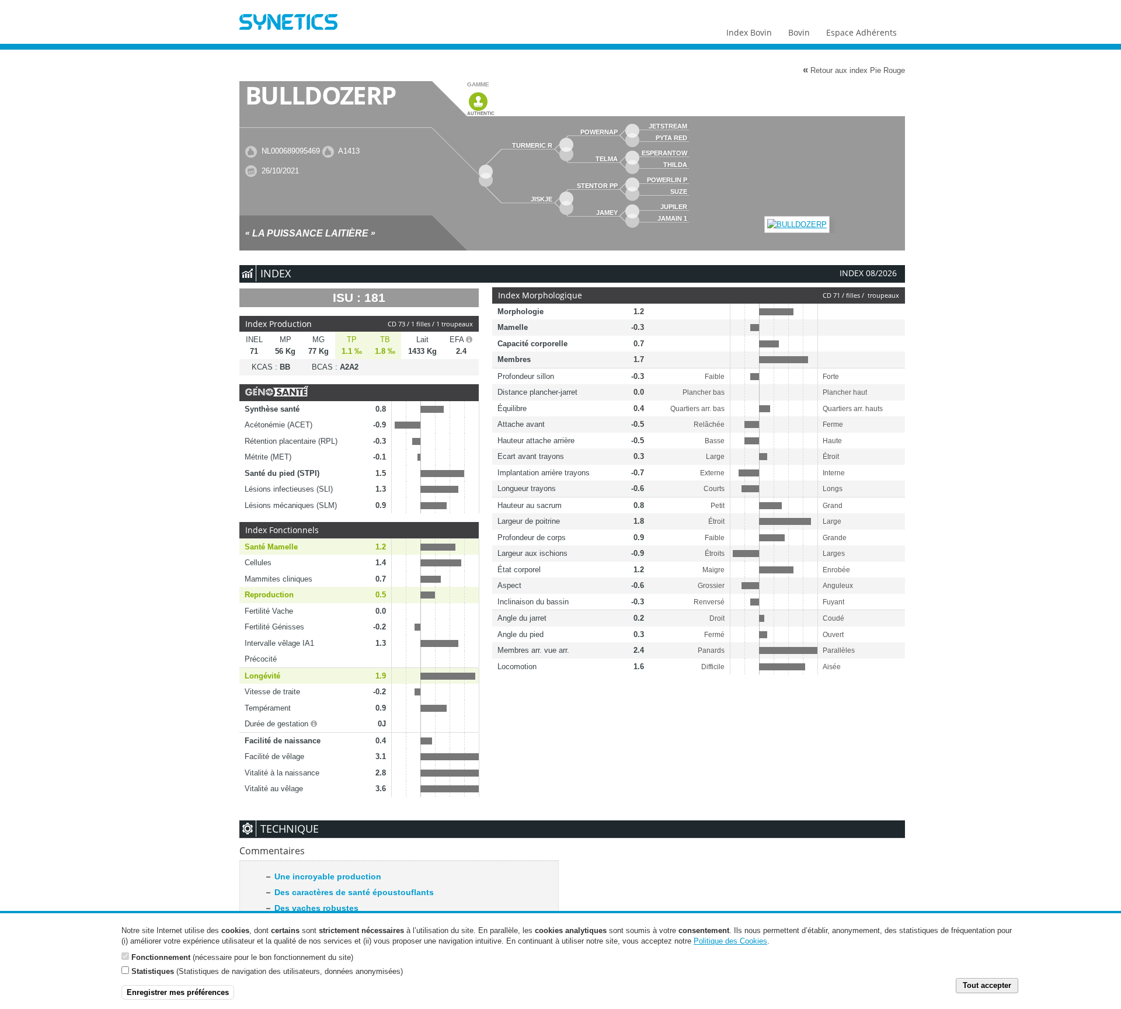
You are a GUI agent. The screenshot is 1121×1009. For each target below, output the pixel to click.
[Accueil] (288, 23)
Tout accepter (987, 985)
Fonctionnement (160, 956)
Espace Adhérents (861, 32)
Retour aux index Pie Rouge (854, 70)
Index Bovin (749, 32)
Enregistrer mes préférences (178, 992)
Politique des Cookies (730, 941)
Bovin (799, 32)
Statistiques (152, 970)
